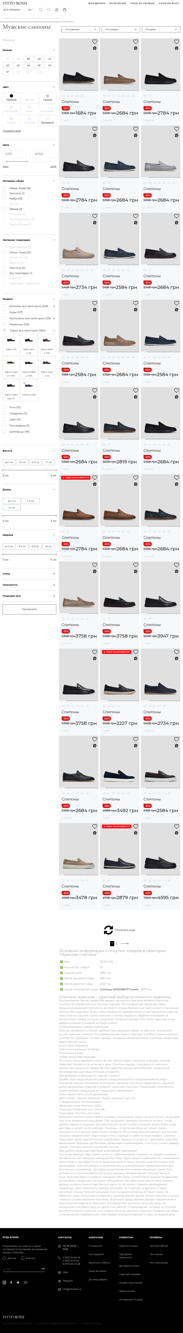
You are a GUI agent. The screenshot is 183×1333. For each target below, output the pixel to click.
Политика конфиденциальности (56, 1323)
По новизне (72, 29)
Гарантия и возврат (129, 1274)
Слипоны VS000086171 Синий (119, 989)
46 (145, 95)
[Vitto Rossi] (15, 3)
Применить (29, 609)
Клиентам (126, 1237)
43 (123, 95)
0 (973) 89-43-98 (71, 1264)
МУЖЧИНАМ (118, 3)
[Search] (41, 9)
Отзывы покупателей (130, 1282)
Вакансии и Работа (99, 1262)
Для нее (12, 1258)
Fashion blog (169, 3)
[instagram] (4, 1282)
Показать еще (125, 930)
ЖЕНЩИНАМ (96, 3)
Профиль (156, 1237)
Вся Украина (11, 9)
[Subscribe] (41, 1269)
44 (77, 95)
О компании (95, 1246)
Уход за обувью (142, 3)
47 (150, 95)
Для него (31, 1258)
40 (63, 95)
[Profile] (56, 9)
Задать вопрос (127, 1291)
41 (68, 95)
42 (72, 95)
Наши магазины (97, 1271)
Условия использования (17, 1323)
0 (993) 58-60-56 (71, 1257)
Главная (7, 18)
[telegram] (17, 1282)
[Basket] (64, 9)
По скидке (111, 29)
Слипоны (70, 102)
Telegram (68, 1280)
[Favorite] (48, 9)
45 (82, 95)
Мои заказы (156, 1254)
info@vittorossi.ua (72, 1289)
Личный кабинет (159, 1246)
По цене (151, 29)
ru (30, 9)
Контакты (65, 1237)
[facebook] (11, 1282)
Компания (96, 1237)
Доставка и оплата (129, 1266)
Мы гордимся (96, 1254)
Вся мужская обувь (24, 18)
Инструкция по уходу (131, 1299)
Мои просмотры (159, 1262)
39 (104, 95)
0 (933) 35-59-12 (71, 1260)
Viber (65, 1272)
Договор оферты (98, 1279)
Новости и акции (128, 1246)
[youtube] (25, 1282)
